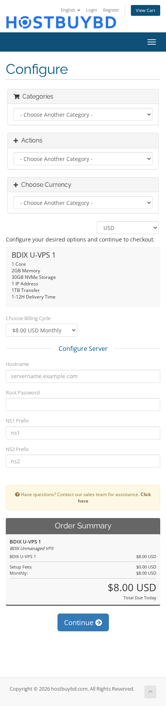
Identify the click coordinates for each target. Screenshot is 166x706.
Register (111, 10)
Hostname (17, 364)
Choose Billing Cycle (28, 318)
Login (91, 10)
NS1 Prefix (17, 420)
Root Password (23, 392)
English (68, 10)
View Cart (145, 10)
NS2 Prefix (17, 449)
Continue (79, 622)
